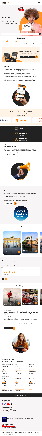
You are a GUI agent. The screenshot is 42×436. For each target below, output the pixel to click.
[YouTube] (8, 404)
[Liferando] (21, 120)
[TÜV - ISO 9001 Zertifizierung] (4, 419)
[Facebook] (5, 404)
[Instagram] (2, 404)
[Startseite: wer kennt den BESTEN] (5, 3)
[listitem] (7, 364)
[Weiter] (6, 279)
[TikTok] (11, 404)
